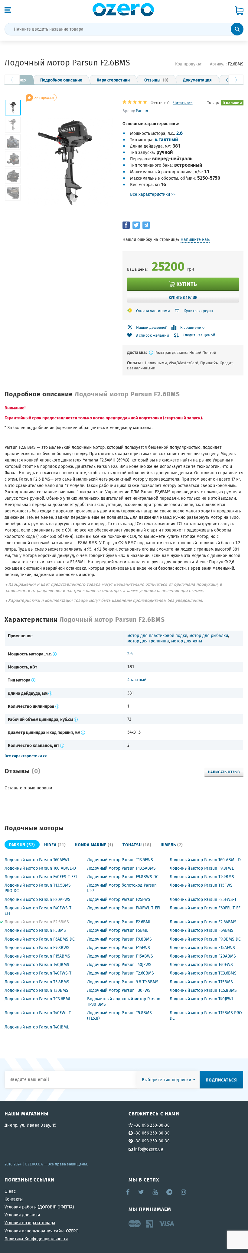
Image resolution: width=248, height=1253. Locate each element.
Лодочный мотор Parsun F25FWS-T (203, 899)
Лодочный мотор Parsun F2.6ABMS (203, 922)
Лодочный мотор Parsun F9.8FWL (202, 868)
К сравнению (192, 327)
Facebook (128, 1192)
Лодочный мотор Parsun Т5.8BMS (37, 982)
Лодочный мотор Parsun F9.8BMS (119, 939)
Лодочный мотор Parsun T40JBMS (37, 964)
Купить (186, 284)
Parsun (142, 110)
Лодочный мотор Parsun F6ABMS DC (40, 939)
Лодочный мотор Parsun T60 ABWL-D (40, 868)
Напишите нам (195, 239)
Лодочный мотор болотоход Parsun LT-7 (122, 888)
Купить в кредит (199, 311)
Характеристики (113, 79)
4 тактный (166, 139)
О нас (10, 1191)
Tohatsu (137, 844)
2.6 (179, 133)
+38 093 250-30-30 (152, 1141)
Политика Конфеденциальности (36, 1239)
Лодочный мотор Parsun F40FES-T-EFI (41, 877)
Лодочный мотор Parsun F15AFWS (202, 948)
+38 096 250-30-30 (152, 1125)
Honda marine (94, 844)
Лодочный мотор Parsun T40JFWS (119, 964)
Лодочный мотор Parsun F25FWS (118, 899)
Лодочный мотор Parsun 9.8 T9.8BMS (122, 982)
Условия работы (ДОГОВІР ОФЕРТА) (39, 1207)
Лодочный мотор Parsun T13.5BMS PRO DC (38, 888)
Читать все (183, 103)
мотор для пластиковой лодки (157, 635)
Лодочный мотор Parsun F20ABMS (203, 956)
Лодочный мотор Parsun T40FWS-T (38, 973)
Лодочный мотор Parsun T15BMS (201, 982)
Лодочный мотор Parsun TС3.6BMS (203, 973)
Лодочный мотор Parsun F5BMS (35, 930)
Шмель (172, 844)
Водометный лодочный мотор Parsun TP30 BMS (123, 1001)
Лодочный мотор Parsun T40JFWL (202, 999)
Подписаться (221, 1079)
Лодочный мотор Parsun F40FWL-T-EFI (123, 908)
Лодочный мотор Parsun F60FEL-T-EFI (206, 908)
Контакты (14, 1199)
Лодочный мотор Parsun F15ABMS (37, 956)
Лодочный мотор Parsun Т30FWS (119, 990)
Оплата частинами (153, 311)
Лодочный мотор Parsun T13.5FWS (120, 860)
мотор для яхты (186, 641)
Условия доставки (22, 1215)
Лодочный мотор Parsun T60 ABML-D (205, 860)
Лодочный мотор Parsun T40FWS (201, 964)
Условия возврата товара (30, 1223)
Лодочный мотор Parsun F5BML (117, 930)
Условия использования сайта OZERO (42, 1231)
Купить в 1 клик (183, 297)
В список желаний (152, 335)
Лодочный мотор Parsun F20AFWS (37, 899)
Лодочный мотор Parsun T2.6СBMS (120, 973)
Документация (197, 79)
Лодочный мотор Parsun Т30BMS (36, 990)
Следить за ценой (199, 335)
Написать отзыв (224, 772)
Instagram (184, 1192)
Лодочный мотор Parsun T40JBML (37, 1027)
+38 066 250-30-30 (152, 1133)
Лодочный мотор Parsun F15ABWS (120, 956)
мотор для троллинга (148, 641)
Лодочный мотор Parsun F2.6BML (119, 922)
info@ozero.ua (148, 1149)
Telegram (170, 1192)
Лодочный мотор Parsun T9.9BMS (202, 877)
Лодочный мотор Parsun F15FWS (118, 948)
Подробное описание (61, 79)
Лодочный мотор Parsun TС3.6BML (38, 999)
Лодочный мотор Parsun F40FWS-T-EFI (39, 910)
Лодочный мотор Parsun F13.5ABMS (121, 868)
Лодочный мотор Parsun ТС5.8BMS (203, 990)
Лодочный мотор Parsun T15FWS (201, 885)
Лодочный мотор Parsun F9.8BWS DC (122, 877)
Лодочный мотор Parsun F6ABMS (201, 930)
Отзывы (156, 79)
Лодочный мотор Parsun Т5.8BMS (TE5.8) (119, 1015)
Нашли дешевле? (151, 327)
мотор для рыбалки (208, 635)
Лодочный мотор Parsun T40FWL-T (38, 1013)
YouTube (155, 1192)
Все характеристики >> (152, 194)
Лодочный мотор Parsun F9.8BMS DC (205, 939)
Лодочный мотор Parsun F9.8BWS (37, 948)
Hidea (55, 844)
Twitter (141, 1192)
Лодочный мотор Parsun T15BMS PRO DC (206, 1015)
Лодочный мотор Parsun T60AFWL (37, 860)
